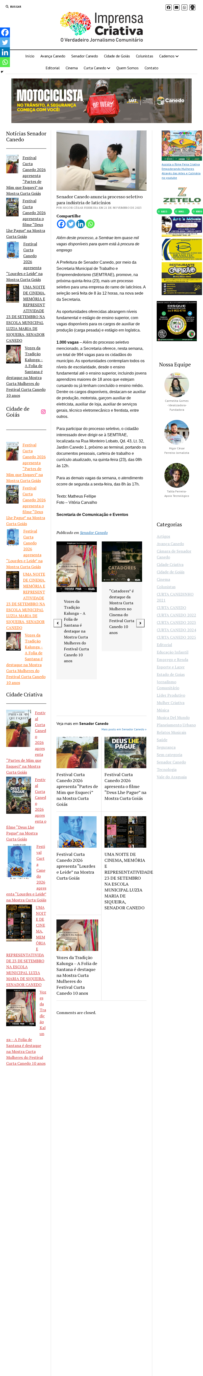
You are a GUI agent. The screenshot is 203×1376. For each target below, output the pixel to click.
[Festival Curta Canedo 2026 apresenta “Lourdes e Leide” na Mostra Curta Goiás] (12, 251)
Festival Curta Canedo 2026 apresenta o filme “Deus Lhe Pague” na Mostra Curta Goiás (26, 218)
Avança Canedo (52, 55)
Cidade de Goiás (117, 55)
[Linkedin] (80, 224)
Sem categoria (169, 754)
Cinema (72, 67)
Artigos (163, 536)
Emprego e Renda (172, 659)
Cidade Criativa (170, 564)
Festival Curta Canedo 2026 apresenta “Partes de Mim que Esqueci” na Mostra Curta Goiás (26, 175)
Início (29, 55)
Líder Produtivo (171, 695)
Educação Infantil (172, 652)
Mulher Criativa (170, 702)
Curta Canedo (95, 67)
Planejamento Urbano (176, 725)
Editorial (53, 67)
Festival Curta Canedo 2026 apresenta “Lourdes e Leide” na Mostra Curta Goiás (24, 261)
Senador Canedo (84, 55)
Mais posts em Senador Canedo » (124, 729)
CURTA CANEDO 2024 (176, 630)
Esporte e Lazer (171, 667)
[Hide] (2, 72)
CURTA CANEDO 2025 (176, 637)
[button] (57, 623)
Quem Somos (127, 67)
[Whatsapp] (90, 224)
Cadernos (167, 55)
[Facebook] (61, 224)
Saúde (162, 739)
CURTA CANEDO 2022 (176, 615)
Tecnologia (167, 769)
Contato (151, 67)
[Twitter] (71, 224)
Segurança (166, 747)
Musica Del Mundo (173, 717)
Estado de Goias (171, 674)
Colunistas (144, 55)
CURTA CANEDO (171, 607)
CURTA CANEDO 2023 (176, 622)
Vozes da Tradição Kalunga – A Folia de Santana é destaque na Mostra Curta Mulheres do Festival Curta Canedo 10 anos (26, 371)
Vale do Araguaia (172, 777)
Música (163, 710)
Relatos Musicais (171, 732)
